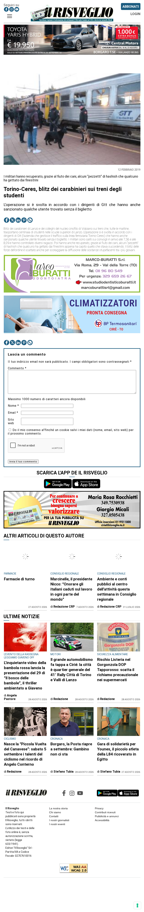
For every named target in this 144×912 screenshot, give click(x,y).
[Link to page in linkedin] (18, 220)
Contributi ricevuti (105, 812)
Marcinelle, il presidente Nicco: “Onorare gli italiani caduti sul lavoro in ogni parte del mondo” (71, 589)
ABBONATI (130, 6)
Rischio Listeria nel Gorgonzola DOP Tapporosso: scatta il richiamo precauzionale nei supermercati (117, 669)
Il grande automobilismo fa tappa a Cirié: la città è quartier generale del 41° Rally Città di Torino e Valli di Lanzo (71, 669)
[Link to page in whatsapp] (30, 220)
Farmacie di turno (19, 579)
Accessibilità (102, 820)
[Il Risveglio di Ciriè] (72, 13)
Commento (17, 368)
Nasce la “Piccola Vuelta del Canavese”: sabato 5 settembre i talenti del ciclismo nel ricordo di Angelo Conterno (25, 754)
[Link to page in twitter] (12, 220)
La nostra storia (58, 808)
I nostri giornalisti (59, 820)
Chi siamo (55, 812)
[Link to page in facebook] (6, 9)
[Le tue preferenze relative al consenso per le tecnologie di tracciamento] (137, 905)
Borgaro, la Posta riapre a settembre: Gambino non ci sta (71, 749)
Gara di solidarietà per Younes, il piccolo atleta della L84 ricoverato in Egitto (118, 752)
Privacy (99, 808)
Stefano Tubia (63, 771)
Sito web (11, 421)
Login (135, 14)
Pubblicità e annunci (107, 816)
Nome (13, 405)
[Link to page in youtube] (16, 9)
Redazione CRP (64, 606)
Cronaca (56, 738)
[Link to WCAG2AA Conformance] (72, 868)
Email (13, 412)
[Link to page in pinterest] (24, 220)
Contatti (53, 816)
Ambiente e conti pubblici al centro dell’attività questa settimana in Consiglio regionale (116, 589)
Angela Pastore (10, 697)
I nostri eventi (57, 824)
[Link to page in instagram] (11, 9)
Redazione (60, 699)
